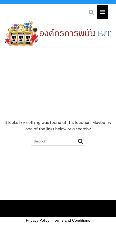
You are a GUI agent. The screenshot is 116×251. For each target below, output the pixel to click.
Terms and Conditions (71, 220)
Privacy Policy (37, 220)
